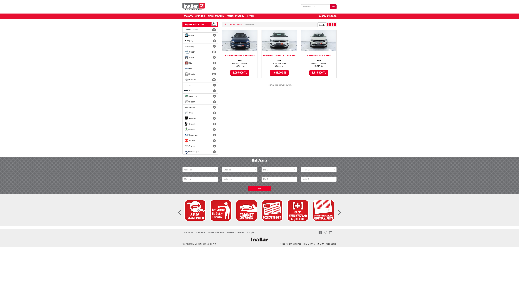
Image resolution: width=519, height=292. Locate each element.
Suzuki (202, 141)
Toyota (202, 146)
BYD (202, 41)
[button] (200, 169)
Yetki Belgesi (331, 244)
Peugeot (202, 119)
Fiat (202, 63)
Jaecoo (202, 85)
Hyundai (202, 80)
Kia (202, 91)
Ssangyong (202, 135)
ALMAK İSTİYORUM (216, 16)
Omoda (202, 108)
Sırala (214, 25)
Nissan (202, 102)
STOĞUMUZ (200, 16)
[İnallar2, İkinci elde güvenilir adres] (193, 6)
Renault (202, 124)
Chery (202, 47)
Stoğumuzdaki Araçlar (233, 25)
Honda (202, 74)
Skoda (202, 130)
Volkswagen (202, 152)
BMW (202, 35)
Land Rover (202, 96)
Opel (202, 113)
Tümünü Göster (200, 30)
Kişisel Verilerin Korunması (290, 244)
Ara (333, 7)
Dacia (202, 58)
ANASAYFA (188, 16)
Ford (202, 69)
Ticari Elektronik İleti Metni (313, 244)
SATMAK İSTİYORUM (235, 16)
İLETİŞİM (250, 16)
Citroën (202, 52)
